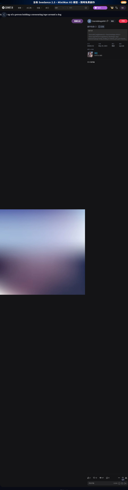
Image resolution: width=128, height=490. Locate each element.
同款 (123, 21)
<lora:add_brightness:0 (96, 34)
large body (98, 39)
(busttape (111, 37)
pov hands (121, 39)
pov (116, 39)
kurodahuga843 (99, 21)
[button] (86, 8)
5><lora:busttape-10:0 (111, 34)
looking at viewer (108, 39)
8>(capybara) (103, 37)
